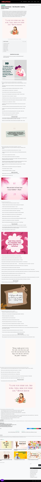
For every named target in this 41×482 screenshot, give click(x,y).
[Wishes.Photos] (6, 2)
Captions (38, 1)
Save (4, 18)
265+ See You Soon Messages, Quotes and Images (6, 449)
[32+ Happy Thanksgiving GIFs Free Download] (34, 455)
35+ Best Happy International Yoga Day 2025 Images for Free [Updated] (20, 449)
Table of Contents (15, 41)
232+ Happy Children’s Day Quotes (32, 449)
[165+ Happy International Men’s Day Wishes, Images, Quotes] (6, 455)
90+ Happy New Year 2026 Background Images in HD (5, 425)
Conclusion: (5, 51)
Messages (35, 1)
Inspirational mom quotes (6, 43)
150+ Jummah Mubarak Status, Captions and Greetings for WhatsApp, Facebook (8, 424)
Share (2, 480)
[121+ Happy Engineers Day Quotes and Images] (20, 455)
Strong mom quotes (6, 44)
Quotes (32, 1)
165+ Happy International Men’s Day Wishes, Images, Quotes (6, 460)
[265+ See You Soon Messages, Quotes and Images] (6, 445)
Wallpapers (29, 1)
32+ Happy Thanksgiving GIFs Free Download (33, 459)
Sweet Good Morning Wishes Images (33, 472)
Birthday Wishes (25, 1)
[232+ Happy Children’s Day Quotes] (34, 445)
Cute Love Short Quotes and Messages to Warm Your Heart (6, 426)
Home (21, 1)
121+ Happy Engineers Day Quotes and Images (19, 459)
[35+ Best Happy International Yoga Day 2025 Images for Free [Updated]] (20, 445)
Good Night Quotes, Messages (33, 473)
